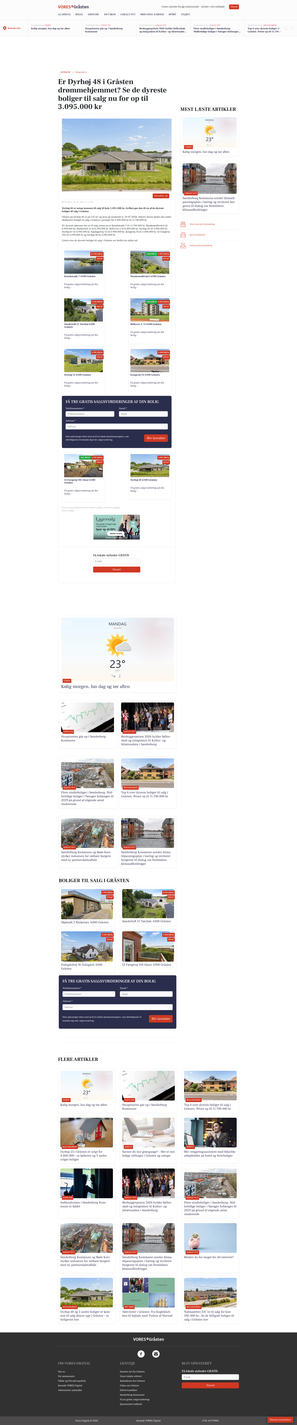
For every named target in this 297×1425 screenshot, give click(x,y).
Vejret (185, 14)
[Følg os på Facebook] (141, 1354)
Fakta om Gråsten (129, 1385)
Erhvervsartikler (128, 1390)
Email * (123, 408)
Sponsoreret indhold (131, 1404)
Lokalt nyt (128, 14)
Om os (61, 1371)
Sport (172, 14)
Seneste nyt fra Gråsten (132, 1371)
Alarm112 (64, 14)
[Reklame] (116, 527)
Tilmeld (234, 6)
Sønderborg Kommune (132, 1394)
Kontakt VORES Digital (70, 1385)
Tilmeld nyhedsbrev (280, 1419)
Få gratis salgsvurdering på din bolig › (81, 286)
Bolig (79, 14)
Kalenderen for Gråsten (132, 1380)
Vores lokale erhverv (131, 1376)
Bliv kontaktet (156, 438)
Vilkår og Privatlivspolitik (72, 1380)
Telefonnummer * (75, 408)
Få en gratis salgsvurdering (134, 1399)
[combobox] (67, 426)
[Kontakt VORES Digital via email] (156, 1354)
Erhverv (93, 14)
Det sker (110, 14)
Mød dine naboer (152, 14)
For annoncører (66, 1376)
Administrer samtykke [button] (70, 1390)
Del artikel (159, 195)
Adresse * (71, 420)
